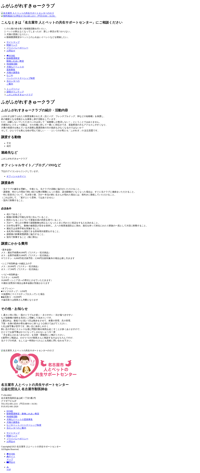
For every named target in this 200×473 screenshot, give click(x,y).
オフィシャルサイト (16, 176)
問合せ (12, 462)
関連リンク (12, 45)
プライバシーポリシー (17, 48)
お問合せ (11, 51)
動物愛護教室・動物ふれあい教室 (23, 414)
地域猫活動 (12, 64)
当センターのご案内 (16, 428)
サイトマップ (13, 42)
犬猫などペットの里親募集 (20, 419)
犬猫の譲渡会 (13, 72)
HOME (10, 411)
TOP (9, 469)
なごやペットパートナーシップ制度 (24, 425)
